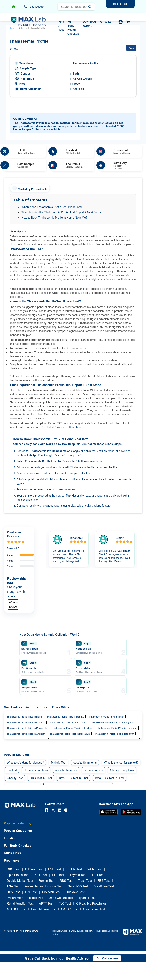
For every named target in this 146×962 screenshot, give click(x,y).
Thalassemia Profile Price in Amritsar (26, 733)
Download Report (89, 23)
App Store (76, 455)
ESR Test (54, 869)
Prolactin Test (51, 892)
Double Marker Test (20, 880)
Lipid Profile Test (18, 875)
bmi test (12, 770)
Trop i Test (85, 880)
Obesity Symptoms (122, 770)
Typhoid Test (87, 897)
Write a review (13, 604)
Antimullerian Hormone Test (43, 886)
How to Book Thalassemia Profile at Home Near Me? (54, 217)
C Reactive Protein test (91, 903)
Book (131, 48)
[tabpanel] (68, 549)
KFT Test (41, 875)
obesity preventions (36, 770)
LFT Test (58, 875)
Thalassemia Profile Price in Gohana (26, 722)
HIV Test (30, 892)
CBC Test (13, 869)
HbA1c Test (74, 869)
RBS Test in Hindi (41, 778)
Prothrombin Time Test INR (25, 897)
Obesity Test (15, 778)
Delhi (107, 22)
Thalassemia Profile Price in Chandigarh (112, 722)
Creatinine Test (104, 886)
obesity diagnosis (66, 770)
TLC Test (65, 903)
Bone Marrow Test (43, 909)
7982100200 (36, 6)
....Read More (74, 427)
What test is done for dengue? (25, 762)
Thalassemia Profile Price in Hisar (106, 716)
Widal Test (94, 869)
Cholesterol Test (94, 909)
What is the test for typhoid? (121, 762)
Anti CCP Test (16, 909)
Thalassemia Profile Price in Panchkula (27, 728)
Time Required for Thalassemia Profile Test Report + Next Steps (61, 212)
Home (12, 28)
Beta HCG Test (78, 886)
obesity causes (93, 770)
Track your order (27, 489)
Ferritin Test (46, 880)
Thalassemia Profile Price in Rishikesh (27, 739)
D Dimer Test (34, 869)
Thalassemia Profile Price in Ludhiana (116, 728)
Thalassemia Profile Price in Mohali (68, 722)
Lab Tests (21, 28)
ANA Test (13, 886)
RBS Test (66, 880)
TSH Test (98, 875)
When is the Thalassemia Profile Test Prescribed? (52, 206)
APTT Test (46, 903)
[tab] (18, 825)
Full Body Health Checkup (73, 27)
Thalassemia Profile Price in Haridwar (114, 733)
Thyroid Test (78, 875)
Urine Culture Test (61, 897)
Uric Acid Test (75, 892)
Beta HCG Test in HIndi (109, 778)
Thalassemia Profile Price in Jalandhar (72, 728)
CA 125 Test (69, 909)
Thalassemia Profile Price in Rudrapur (71, 739)
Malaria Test (58, 762)
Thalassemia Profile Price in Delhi (24, 716)
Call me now (110, 958)
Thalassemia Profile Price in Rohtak (65, 716)
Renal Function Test (20, 903)
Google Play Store (55, 455)
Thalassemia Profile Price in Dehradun (70, 733)
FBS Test (103, 880)
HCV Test (13, 892)
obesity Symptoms (85, 762)
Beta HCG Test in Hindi (73, 778)
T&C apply (117, 168)
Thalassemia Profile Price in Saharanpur (117, 739)
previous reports (53, 505)
